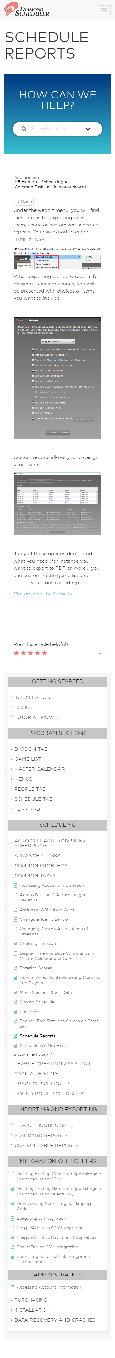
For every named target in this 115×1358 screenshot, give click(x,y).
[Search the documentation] (24, 129)
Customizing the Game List (45, 594)
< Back (24, 201)
